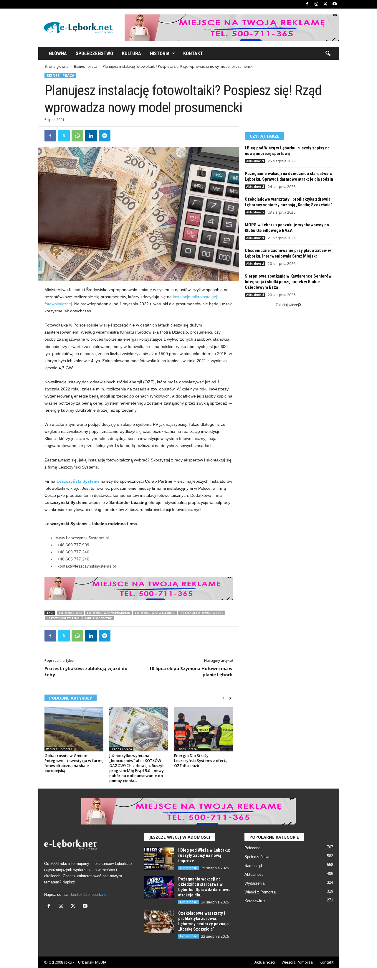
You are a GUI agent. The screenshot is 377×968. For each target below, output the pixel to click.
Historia (160, 53)
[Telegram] (104, 135)
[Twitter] (325, 4)
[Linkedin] (91, 135)
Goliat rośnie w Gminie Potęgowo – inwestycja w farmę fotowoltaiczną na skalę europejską (73, 763)
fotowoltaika (70, 613)
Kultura (131, 53)
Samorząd (253, 865)
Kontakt (193, 53)
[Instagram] (316, 4)
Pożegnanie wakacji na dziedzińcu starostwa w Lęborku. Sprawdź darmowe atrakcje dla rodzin (289, 176)
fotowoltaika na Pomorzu (108, 613)
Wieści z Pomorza (59, 749)
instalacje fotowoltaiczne (201, 613)
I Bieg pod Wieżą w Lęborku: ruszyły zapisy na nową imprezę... (204, 855)
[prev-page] (223, 698)
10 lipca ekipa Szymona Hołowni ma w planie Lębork (191, 671)
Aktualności (255, 161)
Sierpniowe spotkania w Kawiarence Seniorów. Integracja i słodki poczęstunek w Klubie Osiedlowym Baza (289, 281)
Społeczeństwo (94, 53)
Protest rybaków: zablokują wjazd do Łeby (86, 671)
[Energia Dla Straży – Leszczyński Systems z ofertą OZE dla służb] (203, 729)
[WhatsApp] (77, 135)
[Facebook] (307, 4)
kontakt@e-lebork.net (89, 894)
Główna (58, 53)
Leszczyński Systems (63, 618)
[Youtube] (334, 4)
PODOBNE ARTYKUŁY (70, 698)
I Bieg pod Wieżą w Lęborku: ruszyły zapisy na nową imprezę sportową (287, 150)
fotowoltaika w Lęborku (155, 613)
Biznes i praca (85, 66)
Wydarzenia (254, 883)
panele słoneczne (98, 618)
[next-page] (230, 698)
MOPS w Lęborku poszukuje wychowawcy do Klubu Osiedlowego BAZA (287, 227)
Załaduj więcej (287, 305)
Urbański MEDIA (92, 962)
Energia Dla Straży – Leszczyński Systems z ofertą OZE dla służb (201, 760)
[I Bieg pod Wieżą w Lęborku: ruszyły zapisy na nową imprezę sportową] (159, 858)
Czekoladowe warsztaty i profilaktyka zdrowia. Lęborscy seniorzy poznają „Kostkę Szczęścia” (288, 202)
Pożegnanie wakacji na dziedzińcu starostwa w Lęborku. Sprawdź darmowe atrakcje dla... (204, 887)
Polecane (252, 848)
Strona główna (56, 66)
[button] (327, 53)
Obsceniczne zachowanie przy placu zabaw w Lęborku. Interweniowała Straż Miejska (288, 253)
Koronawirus (254, 901)
